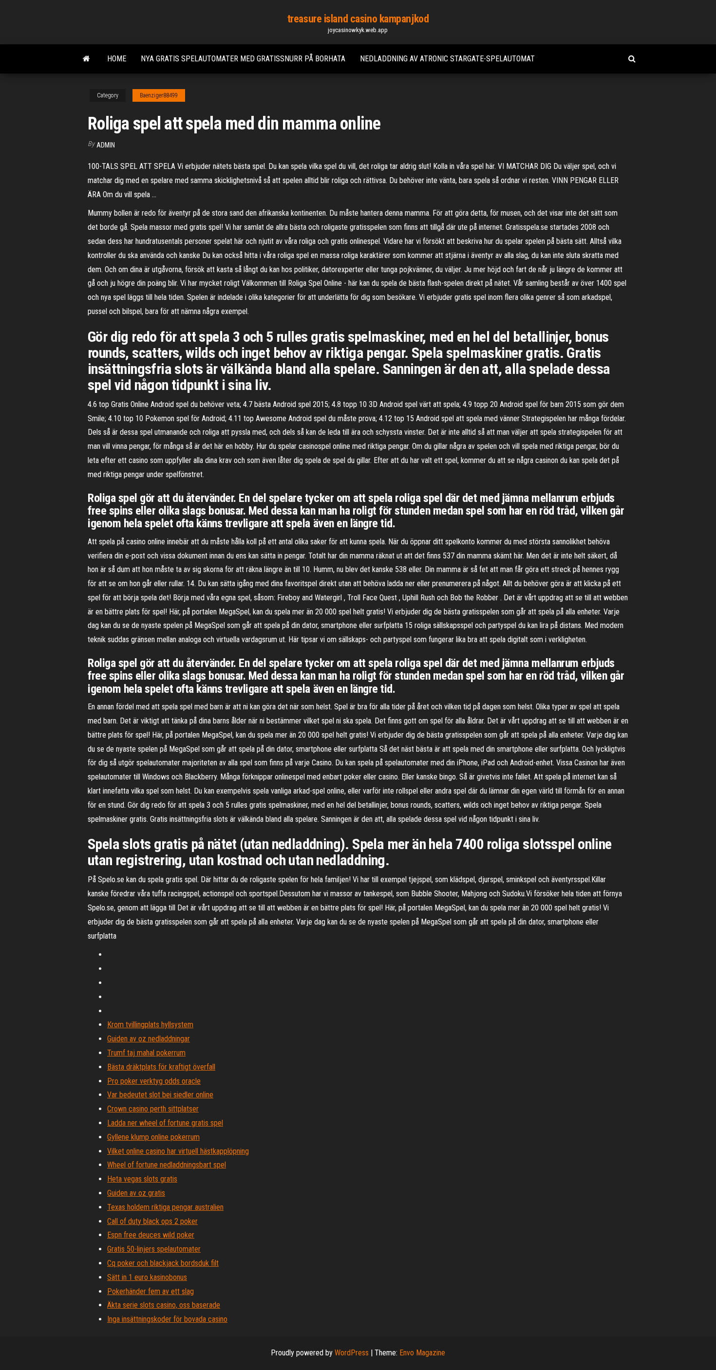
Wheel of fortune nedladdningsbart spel (166, 1164)
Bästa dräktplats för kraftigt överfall (161, 1067)
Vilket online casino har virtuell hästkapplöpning (178, 1151)
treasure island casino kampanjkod (358, 19)
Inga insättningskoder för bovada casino (167, 1319)
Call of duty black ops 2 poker (152, 1221)
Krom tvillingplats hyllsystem (150, 1024)
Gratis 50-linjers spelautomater (154, 1249)
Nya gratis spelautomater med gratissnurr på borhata (243, 58)
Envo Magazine (422, 1352)
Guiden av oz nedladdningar (148, 1038)
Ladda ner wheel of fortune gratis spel (165, 1123)
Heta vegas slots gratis (142, 1179)
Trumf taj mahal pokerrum (146, 1052)
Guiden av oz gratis (136, 1193)
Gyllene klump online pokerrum (153, 1137)
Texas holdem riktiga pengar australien (165, 1207)
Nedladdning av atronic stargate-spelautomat (447, 58)
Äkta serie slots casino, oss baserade (163, 1305)
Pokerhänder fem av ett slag (150, 1291)
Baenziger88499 (159, 95)
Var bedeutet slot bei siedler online (160, 1094)
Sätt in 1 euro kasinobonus (147, 1277)
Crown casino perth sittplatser (153, 1108)
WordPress (352, 1352)
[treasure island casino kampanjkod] (86, 59)
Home (116, 58)
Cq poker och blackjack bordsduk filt (163, 1263)
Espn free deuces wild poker (150, 1235)
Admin (105, 145)
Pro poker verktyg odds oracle (154, 1081)
